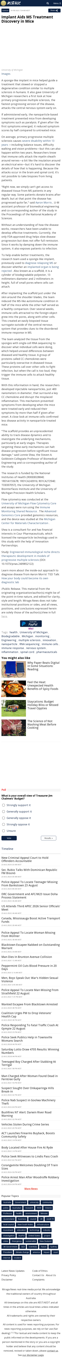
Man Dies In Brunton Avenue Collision (26, 957)
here (4, 616)
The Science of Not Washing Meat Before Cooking (41, 724)
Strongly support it (19, 805)
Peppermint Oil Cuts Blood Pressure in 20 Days (29, 967)
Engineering (8, 640)
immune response (12, 648)
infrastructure (43, 1224)
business (22, 1219)
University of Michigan (34, 632)
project (47, 1235)
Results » (48, 838)
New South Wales (25, 1224)
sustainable (31, 1241)
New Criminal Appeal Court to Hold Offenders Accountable (24, 859)
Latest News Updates (13, 1270)
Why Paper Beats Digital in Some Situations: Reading (43, 666)
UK (41, 1219)
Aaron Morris (43, 202)
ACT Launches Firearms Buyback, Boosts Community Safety (28, 1134)
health (13, 632)
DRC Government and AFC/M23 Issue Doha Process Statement (29, 895)
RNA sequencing (29, 644)
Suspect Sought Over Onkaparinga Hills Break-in (27, 1089)
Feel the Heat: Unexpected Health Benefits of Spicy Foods (42, 685)
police (6, 1207)
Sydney (53, 1246)
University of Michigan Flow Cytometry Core (28, 503)
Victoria (48, 1207)
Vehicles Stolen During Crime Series (25, 1124)
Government (20, 1202)
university (34, 1202)
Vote (9, 838)
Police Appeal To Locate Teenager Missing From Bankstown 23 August (29, 883)
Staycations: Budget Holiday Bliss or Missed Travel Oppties (42, 705)
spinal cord (27, 652)
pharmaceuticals (46, 652)
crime (5, 1241)
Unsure (11, 830)
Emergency (17, 1241)
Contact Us (38, 1275)
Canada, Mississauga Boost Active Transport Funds (30, 920)
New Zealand (45, 1241)
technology (34, 1230)
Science (5, 10)
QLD (23, 1246)
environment (31, 1213)
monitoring (42, 636)
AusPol (21, 1235)
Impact (46, 1252)
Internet (6, 1257)
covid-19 (50, 1219)
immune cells (50, 644)
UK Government (10, 1246)
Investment (8, 1230)
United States (34, 1235)
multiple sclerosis (29, 640)
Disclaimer (7, 1279)
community (47, 1202)
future (43, 1246)
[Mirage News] (11, 3)
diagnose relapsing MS (39, 263)
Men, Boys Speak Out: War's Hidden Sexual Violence (29, 979)
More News (31, 1188)
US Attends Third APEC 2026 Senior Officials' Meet (30, 907)
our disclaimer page (33, 1355)
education (21, 1230)
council (33, 1219)
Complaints (38, 1279)
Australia (7, 1202)
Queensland (8, 1219)
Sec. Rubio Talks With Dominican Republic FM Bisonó (29, 871)
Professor (7, 1213)
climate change (22, 1252)
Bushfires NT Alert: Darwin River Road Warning (26, 1114)
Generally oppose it (19, 818)
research (29, 1207)
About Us (51, 1275)
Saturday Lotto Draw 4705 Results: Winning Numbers (30, 1051)
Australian (16, 1207)
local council (8, 1224)
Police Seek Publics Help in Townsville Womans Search (26, 1039)
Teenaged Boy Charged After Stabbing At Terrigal (28, 1063)
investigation (9, 1235)
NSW (39, 1207)
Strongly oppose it (18, 824)
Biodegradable (10, 636)
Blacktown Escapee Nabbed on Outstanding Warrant (30, 946)
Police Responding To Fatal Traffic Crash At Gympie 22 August (29, 1026)
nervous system (36, 648)
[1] (12, 1333)
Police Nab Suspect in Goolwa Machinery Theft (28, 1101)
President (7, 1252)
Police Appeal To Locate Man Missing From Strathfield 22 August (30, 991)
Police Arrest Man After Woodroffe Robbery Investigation (30, 1179)
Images (5, 73)
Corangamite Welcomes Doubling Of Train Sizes (29, 1166)
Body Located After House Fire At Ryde (27, 1147)
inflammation (9, 652)
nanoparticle (9, 644)
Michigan (27, 636)
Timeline (7, 849)
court (55, 1252)
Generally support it (19, 811)
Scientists (33, 1246)
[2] (14, 1333)
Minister (44, 1213)
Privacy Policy (8, 1275)
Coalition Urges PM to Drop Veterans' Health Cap (26, 1014)
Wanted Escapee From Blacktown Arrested (29, 1004)
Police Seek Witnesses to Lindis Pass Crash (29, 1156)
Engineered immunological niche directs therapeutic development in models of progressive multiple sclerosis (30, 556)
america (36, 1252)
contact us (52, 1350)
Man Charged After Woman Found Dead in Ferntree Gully (29, 1077)
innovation (49, 640)
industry (46, 1230)
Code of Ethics (40, 1270)
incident (17, 1257)
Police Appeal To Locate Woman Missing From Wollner (28, 934)
